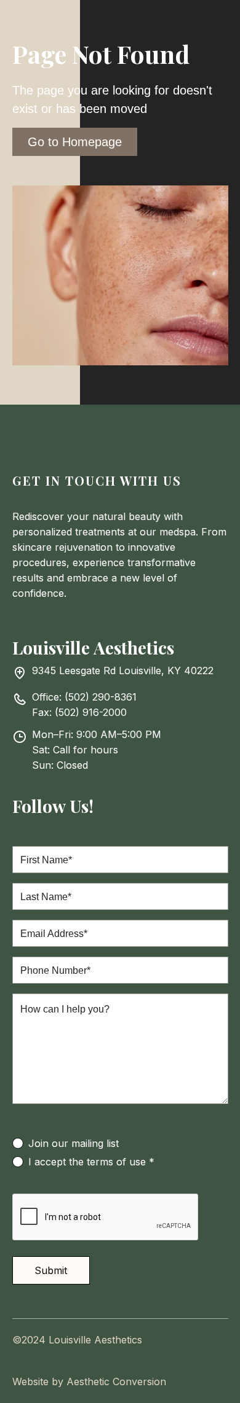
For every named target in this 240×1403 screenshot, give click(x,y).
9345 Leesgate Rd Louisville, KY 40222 (123, 670)
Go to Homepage (75, 142)
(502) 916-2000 (91, 712)
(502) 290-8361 (101, 697)
